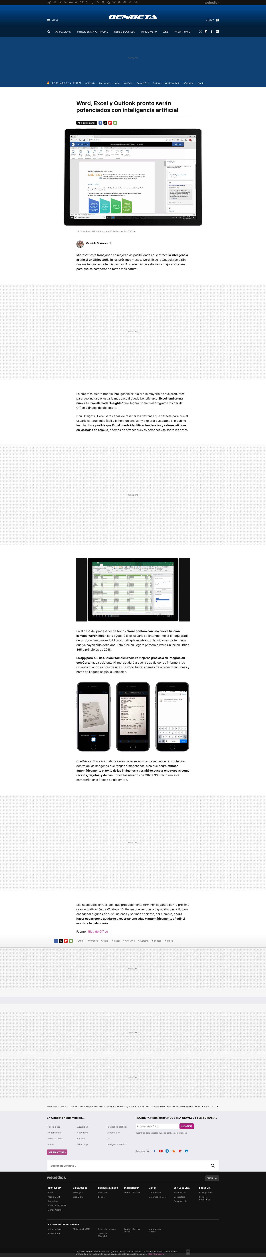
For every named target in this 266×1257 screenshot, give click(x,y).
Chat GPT (74, 1106)
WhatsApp (82, 1144)
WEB (165, 31)
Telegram (217, 31)
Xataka (51, 1192)
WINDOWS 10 (149, 31)
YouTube (128, 83)
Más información (156, 1254)
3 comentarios (88, 123)
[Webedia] (56, 1177)
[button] (98, 243)
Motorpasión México (155, 1230)
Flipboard (206, 31)
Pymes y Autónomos (204, 1198)
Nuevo (210, 20)
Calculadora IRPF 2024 (161, 1106)
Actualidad (82, 1126)
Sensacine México (107, 1229)
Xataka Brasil (54, 1233)
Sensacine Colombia (103, 1234)
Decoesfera (179, 1197)
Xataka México (55, 1229)
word (106, 940)
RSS (173, 1150)
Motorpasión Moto (158, 1197)
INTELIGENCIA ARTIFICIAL (92, 31)
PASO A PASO (182, 31)
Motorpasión (155, 1192)
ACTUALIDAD (63, 31)
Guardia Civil (143, 83)
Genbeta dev (113, 1132)
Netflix (51, 1144)
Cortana (144, 940)
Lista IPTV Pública (184, 1106)
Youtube (160, 1150)
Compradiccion (181, 1201)
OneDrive (130, 940)
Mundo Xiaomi (54, 1210)
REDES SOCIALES (124, 31)
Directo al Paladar (131, 1192)
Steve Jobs (104, 83)
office (170, 940)
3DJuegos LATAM (81, 1229)
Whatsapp (188, 83)
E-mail (115, 123)
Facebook (212, 31)
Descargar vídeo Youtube (132, 1106)
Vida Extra (78, 1197)
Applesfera (53, 1201)
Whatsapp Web (172, 83)
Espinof (101, 1197)
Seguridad (82, 1132)
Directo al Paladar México (131, 1230)
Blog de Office (98, 931)
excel (117, 940)
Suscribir (186, 1126)
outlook (157, 940)
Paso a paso (54, 1126)
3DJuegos (78, 1192)
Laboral (81, 1138)
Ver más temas (57, 1152)
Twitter (200, 31)
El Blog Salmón (206, 1192)
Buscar (213, 1165)
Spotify (201, 83)
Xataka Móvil (54, 1197)
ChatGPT (77, 83)
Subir (210, 1178)
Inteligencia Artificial (117, 1144)
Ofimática (93, 940)
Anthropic (90, 83)
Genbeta (133, 17)
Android (157, 83)
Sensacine (103, 1192)
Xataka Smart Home (57, 1205)
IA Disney (88, 1106)
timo (109, 1138)
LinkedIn (186, 1150)
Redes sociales (55, 1138)
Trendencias (180, 1192)
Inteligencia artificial (117, 1126)
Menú (55, 20)
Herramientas (54, 1132)
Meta (117, 83)
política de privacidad (177, 1133)
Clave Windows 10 (107, 1106)
